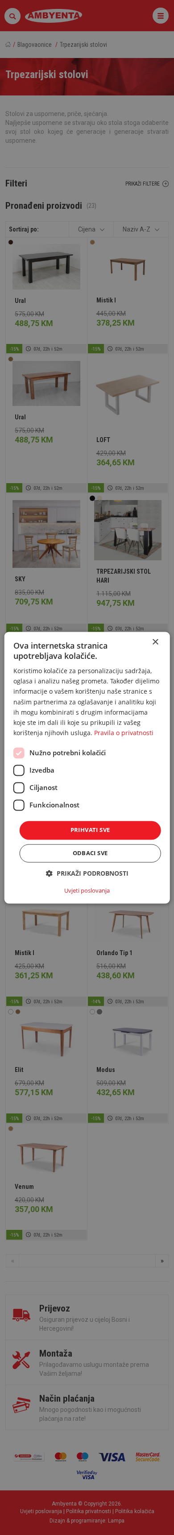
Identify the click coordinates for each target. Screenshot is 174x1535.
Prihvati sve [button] (90, 830)
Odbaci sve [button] (90, 853)
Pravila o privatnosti (123, 732)
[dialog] (87, 767)
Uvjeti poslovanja (87, 890)
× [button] (155, 642)
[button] (87, 873)
